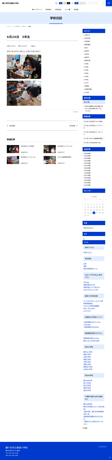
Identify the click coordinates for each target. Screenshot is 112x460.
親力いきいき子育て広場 (91, 341)
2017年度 (87, 175)
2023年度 (87, 161)
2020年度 (87, 168)
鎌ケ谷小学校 (87, 352)
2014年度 (87, 183)
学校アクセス (87, 252)
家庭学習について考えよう (91, 287)
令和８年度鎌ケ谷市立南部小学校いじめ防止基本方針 (94, 108)
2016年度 (87, 178)
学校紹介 (49, 9)
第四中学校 (87, 388)
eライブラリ (87, 311)
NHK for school (89, 308)
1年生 (86, 64)
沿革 (84, 263)
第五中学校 (87, 390)
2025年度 (87, 156)
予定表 (76, 9)
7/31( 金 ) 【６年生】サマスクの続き (93, 121)
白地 (65, 3)
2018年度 (87, 173)
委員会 (87, 86)
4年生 (86, 73)
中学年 (87, 54)
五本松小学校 (87, 369)
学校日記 (58, 9)
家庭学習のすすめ (89, 285)
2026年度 (87, 153)
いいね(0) (75, 112)
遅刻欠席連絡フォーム (90, 268)
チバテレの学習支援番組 (91, 306)
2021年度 (87, 166)
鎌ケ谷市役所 (87, 404)
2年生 (86, 67)
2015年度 (87, 180)
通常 (61, 3)
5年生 (86, 76)
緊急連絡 (87, 44)
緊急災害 (87, 60)
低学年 (87, 51)
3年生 (86, 70)
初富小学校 (87, 364)
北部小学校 (87, 357)
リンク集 (67, 9)
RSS (85, 428)
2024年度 (87, 158)
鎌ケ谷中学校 (87, 380)
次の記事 (72, 126)
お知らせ (87, 35)
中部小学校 (87, 362)
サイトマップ (102, 447)
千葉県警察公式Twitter (91, 327)
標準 (76, 3)
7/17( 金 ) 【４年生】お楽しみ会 (92, 143)
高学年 (87, 57)
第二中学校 (87, 383)
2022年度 (87, 163)
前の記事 (12, 126)
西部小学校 (87, 359)
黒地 (68, 3)
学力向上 (86, 282)
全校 (86, 48)
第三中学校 (87, 385)
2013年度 (87, 185)
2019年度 (87, 170)
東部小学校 (87, 354)
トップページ (38, 9)
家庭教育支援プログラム (91, 338)
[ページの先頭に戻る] (109, 457)
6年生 (86, 80)
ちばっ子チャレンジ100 (90, 290)
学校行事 (87, 38)
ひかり (87, 83)
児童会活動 (88, 89)
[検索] (103, 2)
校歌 (84, 266)
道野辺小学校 (87, 367)
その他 (87, 92)
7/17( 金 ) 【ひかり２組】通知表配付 (93, 138)
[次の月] (103, 196)
